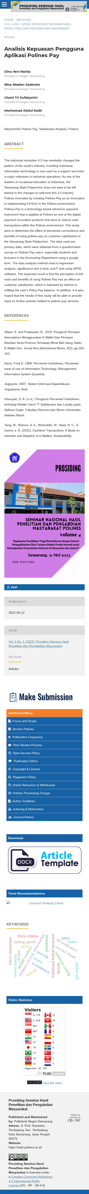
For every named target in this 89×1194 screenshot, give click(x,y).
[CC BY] (19, 1185)
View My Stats (52, 1083)
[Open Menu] (4, 4)
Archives (23, 19)
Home (9, 19)
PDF (13, 587)
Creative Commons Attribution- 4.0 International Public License (31, 1181)
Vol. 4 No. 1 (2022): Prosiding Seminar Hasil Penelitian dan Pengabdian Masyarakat (38, 26)
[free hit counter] (34, 1083)
